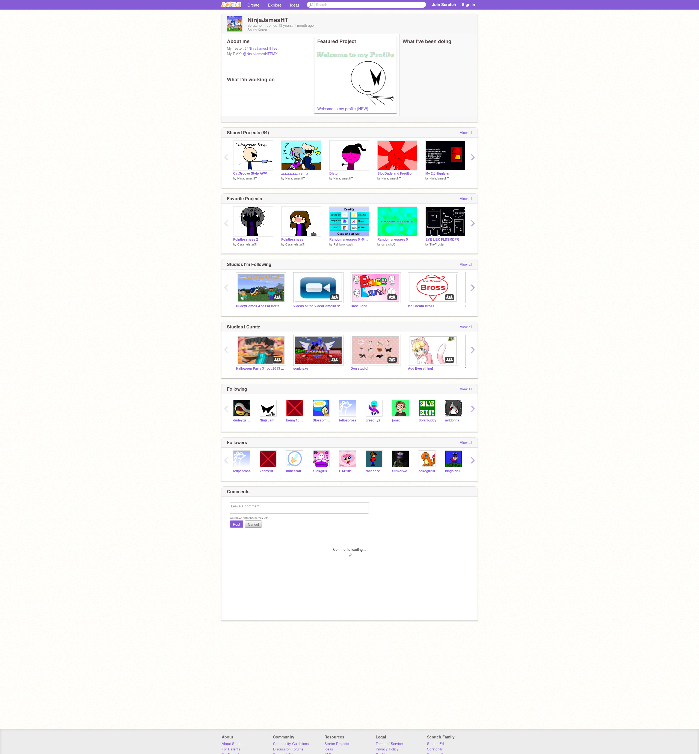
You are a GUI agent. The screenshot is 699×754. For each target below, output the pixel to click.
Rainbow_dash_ (344, 244)
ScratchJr (434, 749)
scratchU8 (388, 244)
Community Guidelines (291, 743)
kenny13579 (295, 420)
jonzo (396, 420)
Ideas (295, 5)
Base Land (359, 306)
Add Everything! (420, 368)
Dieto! (334, 173)
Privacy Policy (387, 749)
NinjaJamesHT (247, 178)
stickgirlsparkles (322, 471)
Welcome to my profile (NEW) (342, 108)
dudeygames (242, 420)
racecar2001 (375, 471)
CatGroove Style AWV (250, 173)
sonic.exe (300, 368)
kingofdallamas (454, 471)
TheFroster (437, 244)
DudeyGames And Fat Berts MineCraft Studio (260, 306)
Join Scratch (444, 4)
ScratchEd (435, 743)
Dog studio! (359, 368)
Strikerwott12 (401, 471)
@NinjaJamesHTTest (262, 48)
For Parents (231, 749)
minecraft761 (295, 471)
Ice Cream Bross (421, 306)
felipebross (348, 420)
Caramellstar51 (247, 244)
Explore (275, 5)
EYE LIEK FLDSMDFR (442, 239)
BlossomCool (322, 420)
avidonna (452, 420)
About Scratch (233, 743)
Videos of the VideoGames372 (316, 306)
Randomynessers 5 (392, 239)
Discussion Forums (288, 749)
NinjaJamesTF (269, 420)
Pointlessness (292, 239)
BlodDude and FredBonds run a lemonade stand (397, 173)
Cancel (253, 524)
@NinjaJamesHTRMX (260, 53)
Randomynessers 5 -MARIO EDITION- (349, 239)
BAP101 (345, 471)
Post (236, 524)
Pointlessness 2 (245, 239)
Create (253, 5)
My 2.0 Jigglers (437, 173)
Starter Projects (336, 743)
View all (466, 132)
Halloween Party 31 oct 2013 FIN (260, 368)
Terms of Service (389, 743)
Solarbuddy (427, 420)
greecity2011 (375, 420)
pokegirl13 (427, 471)
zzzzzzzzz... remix (294, 173)
